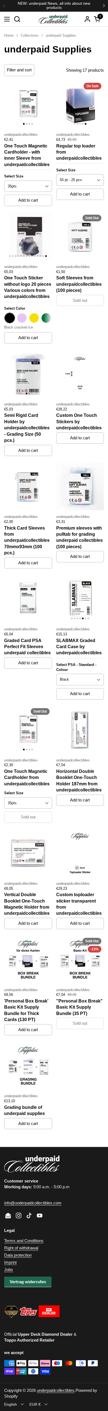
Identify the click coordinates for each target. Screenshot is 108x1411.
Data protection (18, 1255)
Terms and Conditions (23, 1240)
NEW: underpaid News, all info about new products (54, 5)
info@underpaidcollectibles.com (32, 1203)
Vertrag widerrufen (28, 1281)
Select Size (13, 176)
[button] (17, 19)
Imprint (10, 1262)
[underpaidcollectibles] (53, 19)
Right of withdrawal (21, 1247)
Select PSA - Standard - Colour (76, 667)
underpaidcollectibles (55, 1390)
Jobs (8, 1269)
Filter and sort (19, 69)
